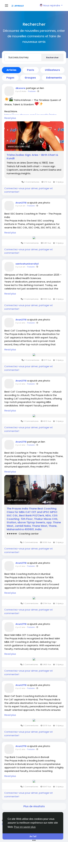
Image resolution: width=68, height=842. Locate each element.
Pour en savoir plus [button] (25, 827)
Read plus (10, 118)
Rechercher (52, 57)
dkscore (20, 88)
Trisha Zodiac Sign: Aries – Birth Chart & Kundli (32, 156)
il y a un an (20, 205)
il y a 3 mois (20, 91)
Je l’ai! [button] (33, 836)
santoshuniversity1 (27, 263)
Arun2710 (21, 202)
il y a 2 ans (20, 323)
